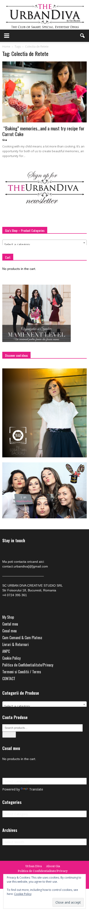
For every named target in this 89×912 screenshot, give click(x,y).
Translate (36, 789)
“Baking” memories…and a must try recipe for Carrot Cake (43, 131)
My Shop (8, 617)
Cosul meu (9, 630)
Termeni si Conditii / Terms (21, 671)
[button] (82, 36)
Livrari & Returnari (15, 644)
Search (9, 734)
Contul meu (10, 624)
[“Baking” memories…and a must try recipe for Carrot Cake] (44, 91)
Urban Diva (33, 866)
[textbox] (44, 244)
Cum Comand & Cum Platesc (22, 637)
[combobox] (44, 243)
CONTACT (8, 678)
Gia (4, 140)
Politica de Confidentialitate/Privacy (27, 665)
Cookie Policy (11, 658)
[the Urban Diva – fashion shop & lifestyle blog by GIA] (44, 15)
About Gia (53, 866)
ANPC (6, 651)
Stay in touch (13, 540)
